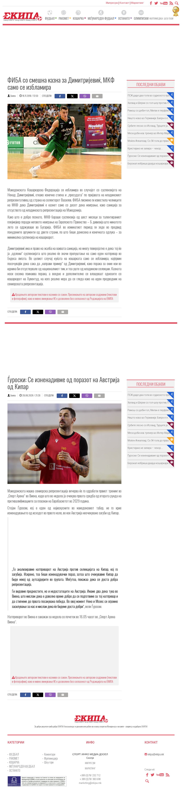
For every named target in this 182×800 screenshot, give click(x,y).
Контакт (124, 2)
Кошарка (78, 18)
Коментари (49, 754)
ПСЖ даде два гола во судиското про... (150, 95)
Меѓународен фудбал (101, 18)
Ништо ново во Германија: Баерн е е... (149, 118)
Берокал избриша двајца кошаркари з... (150, 163)
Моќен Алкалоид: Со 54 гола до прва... (149, 140)
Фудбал (50, 18)
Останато (124, 18)
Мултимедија (156, 18)
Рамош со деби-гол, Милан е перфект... (150, 110)
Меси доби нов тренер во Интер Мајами (150, 133)
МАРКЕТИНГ (90, 768)
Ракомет (64, 18)
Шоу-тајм (168, 18)
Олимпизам (141, 18)
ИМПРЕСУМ (90, 763)
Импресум (112, 2)
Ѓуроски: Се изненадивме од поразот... (149, 156)
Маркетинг (137, 2)
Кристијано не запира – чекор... (145, 148)
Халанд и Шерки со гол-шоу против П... (149, 103)
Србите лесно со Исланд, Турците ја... (149, 125)
